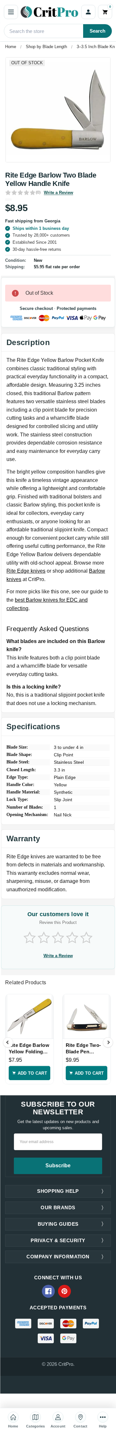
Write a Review (58, 192)
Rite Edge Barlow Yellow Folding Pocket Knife (29, 1049)
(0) (38, 192)
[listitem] (58, 110)
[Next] (108, 1042)
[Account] (88, 12)
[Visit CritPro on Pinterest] (64, 1291)
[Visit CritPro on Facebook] (48, 1291)
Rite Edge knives (25, 571)
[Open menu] (11, 12)
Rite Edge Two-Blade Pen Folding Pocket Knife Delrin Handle (83, 1049)
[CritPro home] (50, 11)
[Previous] (8, 1042)
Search (97, 31)
